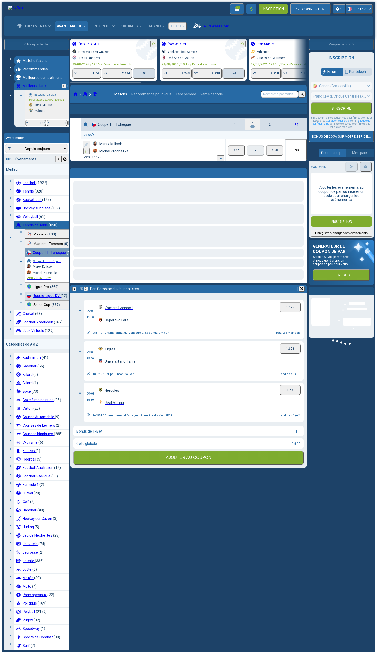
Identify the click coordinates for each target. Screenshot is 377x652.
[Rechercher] (302, 94)
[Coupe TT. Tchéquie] (95, 94)
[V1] (236, 159)
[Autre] (291, 113)
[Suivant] (86, 297)
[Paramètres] (339, 9)
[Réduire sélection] (58, 159)
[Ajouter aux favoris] (153, 44)
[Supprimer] (302, 297)
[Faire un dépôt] (251, 9)
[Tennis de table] (85, 94)
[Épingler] (86, 152)
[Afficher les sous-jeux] (220, 167)
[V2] (274, 159)
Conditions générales (338, 131)
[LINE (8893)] (75, 94)
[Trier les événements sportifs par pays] (65, 159)
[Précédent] (64, 86)
